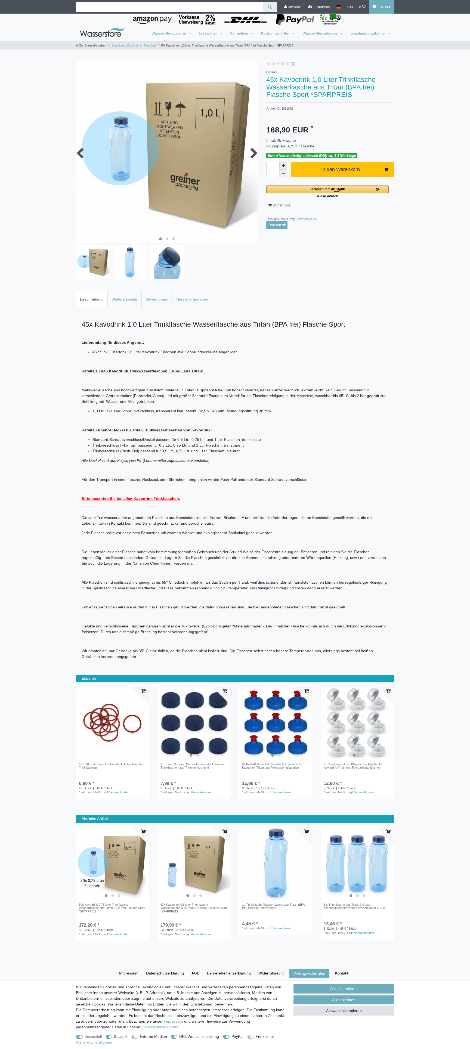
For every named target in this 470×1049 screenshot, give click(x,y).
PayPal (237, 1036)
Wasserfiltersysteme (169, 33)
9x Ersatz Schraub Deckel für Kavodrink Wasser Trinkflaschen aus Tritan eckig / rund (192, 766)
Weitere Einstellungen (94, 1042)
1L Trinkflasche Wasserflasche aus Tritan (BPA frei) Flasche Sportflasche (273, 906)
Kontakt (341, 973)
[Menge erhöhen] (283, 166)
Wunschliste (281, 205)
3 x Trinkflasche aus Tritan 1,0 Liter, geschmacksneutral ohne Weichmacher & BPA (354, 906)
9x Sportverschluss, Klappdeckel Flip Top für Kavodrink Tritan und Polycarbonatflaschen (353, 766)
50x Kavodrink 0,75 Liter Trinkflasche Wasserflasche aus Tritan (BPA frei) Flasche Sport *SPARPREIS (112, 908)
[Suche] (270, 7)
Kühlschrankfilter (276, 33)
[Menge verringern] (283, 173)
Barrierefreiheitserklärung (229, 973)
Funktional (265, 1036)
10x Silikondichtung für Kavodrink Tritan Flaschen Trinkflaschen (111, 766)
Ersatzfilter (208, 33)
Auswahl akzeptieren (344, 1010)
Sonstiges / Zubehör (368, 33)
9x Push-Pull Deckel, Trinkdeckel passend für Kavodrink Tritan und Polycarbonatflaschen (272, 766)
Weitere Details (125, 299)
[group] (194, 723)
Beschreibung (92, 299)
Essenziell (93, 1036)
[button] (327, 191)
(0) (292, 63)
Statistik (120, 1036)
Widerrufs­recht (271, 973)
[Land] (338, 7)
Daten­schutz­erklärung (165, 973)
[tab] (92, 299)
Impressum (128, 973)
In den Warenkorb (340, 169)
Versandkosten (306, 219)
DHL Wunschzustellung (199, 1036)
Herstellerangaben (192, 299)
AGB (195, 973)
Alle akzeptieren (344, 988)
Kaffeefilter (239, 33)
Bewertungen (157, 299)
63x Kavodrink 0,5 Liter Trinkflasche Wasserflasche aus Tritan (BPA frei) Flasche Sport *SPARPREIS (193, 908)
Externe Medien (153, 1036)
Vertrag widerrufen (309, 973)
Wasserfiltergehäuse (320, 33)
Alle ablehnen (343, 1000)
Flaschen (149, 45)
